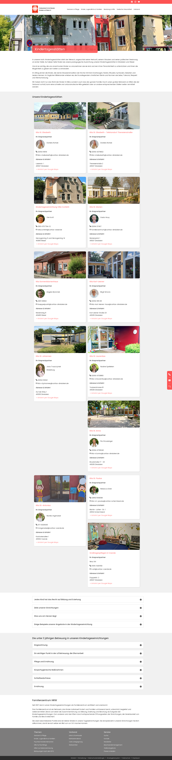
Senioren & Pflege (73, 9)
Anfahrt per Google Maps (47, 169)
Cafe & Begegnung (76, 742)
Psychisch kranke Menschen (43, 742)
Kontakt (106, 739)
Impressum (136, 758)
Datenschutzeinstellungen (96, 758)
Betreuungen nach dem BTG (44, 751)
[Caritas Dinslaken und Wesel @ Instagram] (135, 2)
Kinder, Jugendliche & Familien (91, 9)
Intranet (73, 758)
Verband (137, 9)
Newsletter (107, 742)
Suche (106, 735)
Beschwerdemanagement (113, 745)
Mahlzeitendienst (75, 739)
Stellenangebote (110, 748)
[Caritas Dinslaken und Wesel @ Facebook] (131, 2)
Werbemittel (73, 745)
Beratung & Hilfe (109, 9)
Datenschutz (126, 758)
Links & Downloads (75, 735)
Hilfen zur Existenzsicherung (43, 748)
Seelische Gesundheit (124, 9)
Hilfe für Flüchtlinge (40, 745)
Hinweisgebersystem (113, 758)
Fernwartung (82, 758)
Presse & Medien (109, 751)
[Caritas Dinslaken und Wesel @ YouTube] (138, 2)
